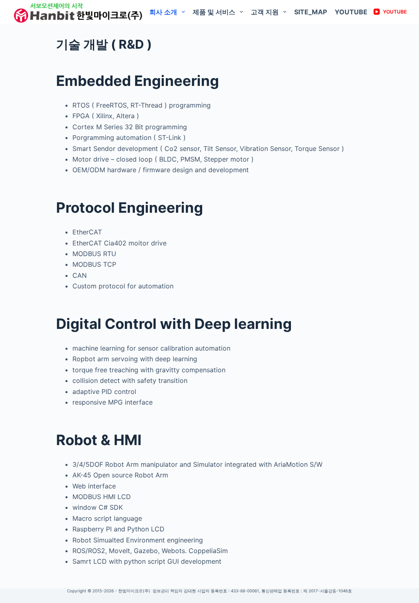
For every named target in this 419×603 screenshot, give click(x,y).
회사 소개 (163, 12)
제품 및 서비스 (214, 12)
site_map (310, 12)
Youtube (351, 12)
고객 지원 (265, 12)
